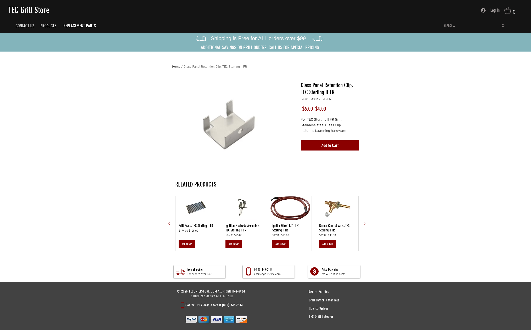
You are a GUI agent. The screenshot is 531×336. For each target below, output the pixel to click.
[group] (267, 223)
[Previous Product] (169, 223)
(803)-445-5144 (232, 305)
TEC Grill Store (29, 10)
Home (176, 67)
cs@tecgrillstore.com (267, 274)
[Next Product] (364, 223)
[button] (511, 10)
